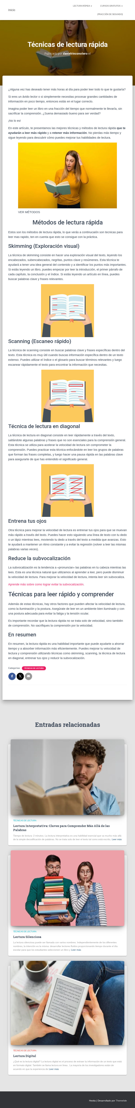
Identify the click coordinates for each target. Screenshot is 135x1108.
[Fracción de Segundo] (110, 14)
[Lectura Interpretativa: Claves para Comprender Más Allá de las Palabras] (67, 777)
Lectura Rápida (81, 6)
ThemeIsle (121, 1100)
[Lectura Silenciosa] (67, 887)
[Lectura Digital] (67, 1002)
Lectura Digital (24, 1056)
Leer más (117, 839)
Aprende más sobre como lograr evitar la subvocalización (45, 584)
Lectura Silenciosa (27, 937)
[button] (91, 6)
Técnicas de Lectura (34, 668)
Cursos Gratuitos (110, 6)
